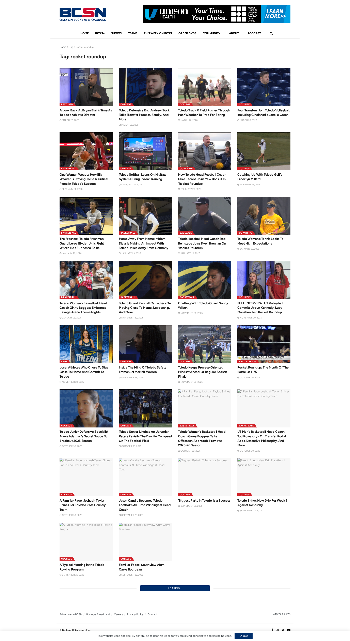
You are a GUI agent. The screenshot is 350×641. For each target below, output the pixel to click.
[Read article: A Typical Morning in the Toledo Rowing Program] (86, 542)
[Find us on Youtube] (288, 630)
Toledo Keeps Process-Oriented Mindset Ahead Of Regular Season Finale (202, 371)
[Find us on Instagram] (277, 630)
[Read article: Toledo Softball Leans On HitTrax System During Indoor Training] (145, 151)
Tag (71, 47)
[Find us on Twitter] (283, 630)
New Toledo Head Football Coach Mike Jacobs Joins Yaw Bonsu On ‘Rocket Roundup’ (202, 179)
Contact (152, 614)
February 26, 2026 (71, 189)
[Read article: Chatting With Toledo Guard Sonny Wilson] (204, 280)
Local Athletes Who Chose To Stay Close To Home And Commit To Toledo (84, 371)
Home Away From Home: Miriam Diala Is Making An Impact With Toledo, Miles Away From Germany (143, 243)
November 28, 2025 (132, 377)
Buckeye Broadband (98, 614)
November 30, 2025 (132, 317)
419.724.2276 (281, 614)
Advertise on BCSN (71, 614)
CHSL (64, 361)
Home (84, 33)
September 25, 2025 (132, 515)
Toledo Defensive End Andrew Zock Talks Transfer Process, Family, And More (144, 114)
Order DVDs (187, 33)
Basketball (68, 168)
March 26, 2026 (70, 120)
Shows (116, 33)
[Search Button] (271, 33)
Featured (67, 104)
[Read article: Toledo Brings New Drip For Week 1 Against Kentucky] (264, 477)
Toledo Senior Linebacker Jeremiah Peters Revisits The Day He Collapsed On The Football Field (145, 436)
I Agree (244, 635)
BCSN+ (100, 33)
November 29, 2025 (250, 317)
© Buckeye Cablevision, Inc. (75, 630)
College (126, 104)
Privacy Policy (135, 614)
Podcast (254, 33)
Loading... (175, 588)
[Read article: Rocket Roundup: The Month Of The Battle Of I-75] (264, 344)
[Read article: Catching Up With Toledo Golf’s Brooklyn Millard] (264, 151)
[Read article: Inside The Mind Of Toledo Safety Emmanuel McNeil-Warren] (145, 344)
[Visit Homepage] (83, 14)
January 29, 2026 (71, 253)
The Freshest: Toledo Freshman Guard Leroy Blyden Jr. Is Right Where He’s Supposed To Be (82, 243)
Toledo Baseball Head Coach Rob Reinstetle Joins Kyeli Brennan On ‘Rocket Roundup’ (202, 243)
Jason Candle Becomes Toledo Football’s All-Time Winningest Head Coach (145, 505)
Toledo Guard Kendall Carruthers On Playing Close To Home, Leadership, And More (145, 307)
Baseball (186, 233)
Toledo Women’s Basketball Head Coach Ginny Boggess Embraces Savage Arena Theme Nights (83, 307)
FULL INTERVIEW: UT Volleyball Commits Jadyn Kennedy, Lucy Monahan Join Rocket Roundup (260, 307)
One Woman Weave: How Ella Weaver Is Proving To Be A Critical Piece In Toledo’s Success (84, 179)
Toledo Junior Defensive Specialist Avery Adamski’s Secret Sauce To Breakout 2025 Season (84, 436)
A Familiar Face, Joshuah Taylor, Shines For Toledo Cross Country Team (83, 505)
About (234, 33)
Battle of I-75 (247, 361)
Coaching (186, 168)
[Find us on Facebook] (272, 630)
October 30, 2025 (249, 377)
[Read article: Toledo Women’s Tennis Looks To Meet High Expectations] (264, 216)
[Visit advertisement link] (216, 14)
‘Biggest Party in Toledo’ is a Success (204, 500)
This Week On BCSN (158, 33)
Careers (118, 614)
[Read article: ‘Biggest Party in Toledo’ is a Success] (204, 477)
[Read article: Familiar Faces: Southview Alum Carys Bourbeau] (145, 542)
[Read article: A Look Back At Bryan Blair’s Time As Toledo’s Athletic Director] (86, 87)
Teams (132, 33)
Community (211, 33)
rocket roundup (85, 47)
